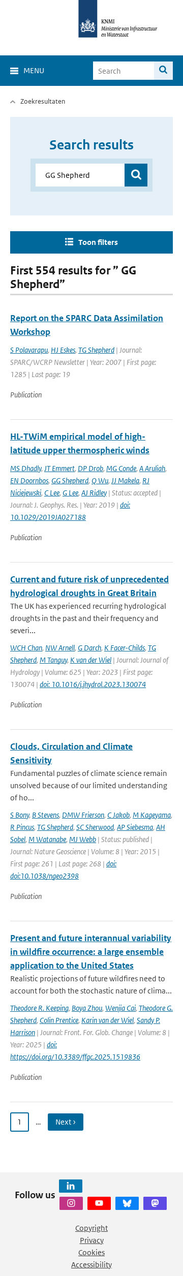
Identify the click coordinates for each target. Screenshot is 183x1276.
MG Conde (121, 468)
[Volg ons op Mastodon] (155, 1203)
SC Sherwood (95, 827)
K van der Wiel (90, 660)
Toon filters (98, 242)
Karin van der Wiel (107, 1020)
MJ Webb (82, 839)
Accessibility (91, 1264)
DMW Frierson (83, 815)
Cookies (91, 1252)
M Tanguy (53, 660)
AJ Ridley (94, 492)
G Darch (89, 647)
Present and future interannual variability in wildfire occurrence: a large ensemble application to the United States (90, 951)
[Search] (163, 70)
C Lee (51, 492)
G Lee (70, 492)
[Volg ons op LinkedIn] (70, 1186)
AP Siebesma (135, 827)
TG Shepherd (96, 350)
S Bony (19, 815)
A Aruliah (152, 468)
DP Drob (90, 468)
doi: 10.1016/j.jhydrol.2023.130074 (93, 684)
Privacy (92, 1240)
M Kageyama (152, 815)
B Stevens (45, 815)
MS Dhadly (25, 468)
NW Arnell (60, 647)
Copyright (91, 1228)
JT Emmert (59, 468)
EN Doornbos (29, 480)
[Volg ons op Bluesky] (127, 1203)
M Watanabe (47, 839)
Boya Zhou (87, 1008)
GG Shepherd (69, 480)
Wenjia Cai (120, 1008)
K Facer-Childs (124, 647)
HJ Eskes (63, 350)
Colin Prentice (59, 1020)
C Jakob (118, 815)
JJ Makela (125, 480)
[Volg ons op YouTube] (99, 1203)
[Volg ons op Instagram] (71, 1203)
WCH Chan (26, 647)
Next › (65, 1122)
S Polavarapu (29, 350)
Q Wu (100, 480)
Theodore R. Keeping (39, 1008)
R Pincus (22, 827)
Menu (33, 70)
